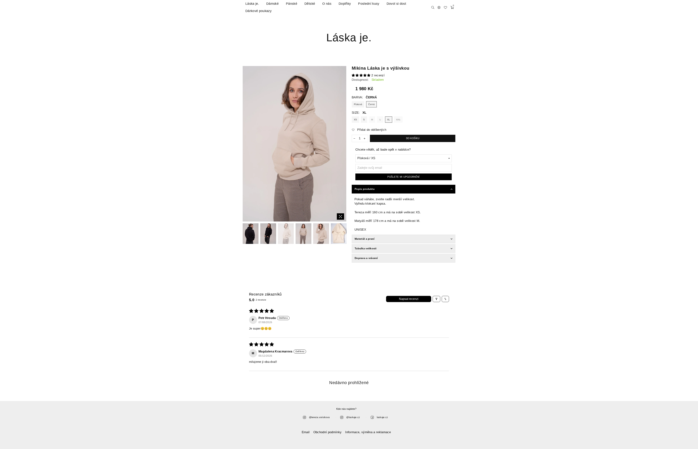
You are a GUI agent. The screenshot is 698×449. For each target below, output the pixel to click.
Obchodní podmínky (327, 432)
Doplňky (345, 3)
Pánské (291, 3)
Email (306, 432)
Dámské (272, 3)
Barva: (364, 97)
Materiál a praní (364, 238)
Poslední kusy (368, 3)
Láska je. (252, 3)
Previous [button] (246, 144)
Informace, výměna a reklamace (368, 432)
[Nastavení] (439, 7)
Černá (371, 104)
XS (355, 119)
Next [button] (343, 144)
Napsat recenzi (408, 298)
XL (388, 119)
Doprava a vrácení (366, 258)
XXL (398, 119)
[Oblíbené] (445, 7)
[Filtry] (436, 299)
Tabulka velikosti (366, 248)
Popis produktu (365, 188)
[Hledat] (433, 7)
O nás (326, 3)
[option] (294, 143)
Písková (358, 104)
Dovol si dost (396, 3)
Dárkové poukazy (258, 11)
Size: (359, 112)
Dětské (309, 3)
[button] (361, 75)
